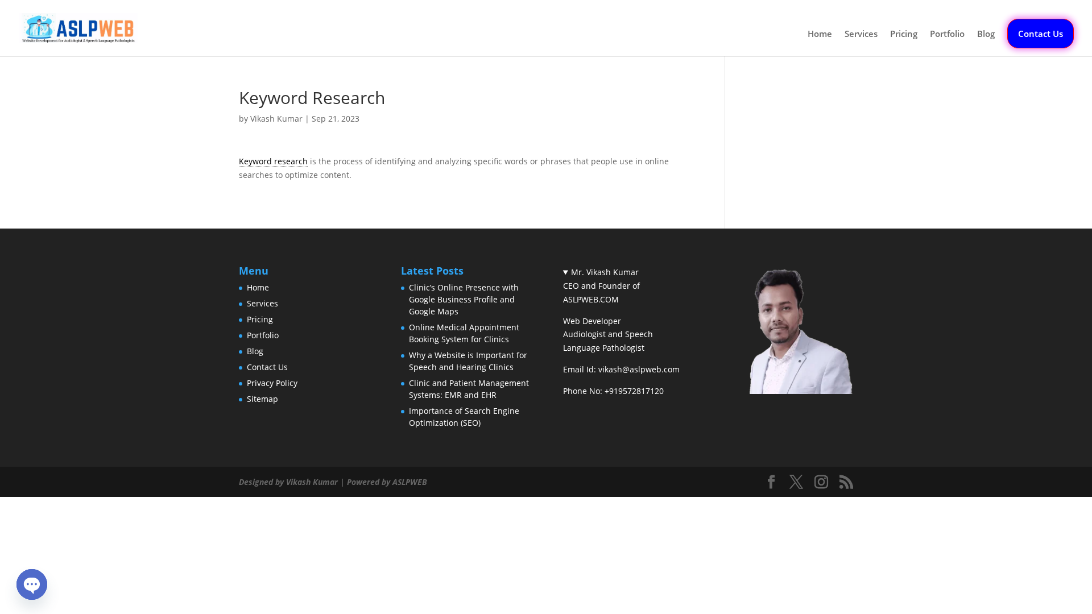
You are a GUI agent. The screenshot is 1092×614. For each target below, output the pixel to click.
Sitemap (262, 398)
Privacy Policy (272, 382)
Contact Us (1040, 33)
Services (861, 34)
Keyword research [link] (273, 161)
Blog (986, 34)
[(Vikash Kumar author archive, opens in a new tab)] (789, 390)
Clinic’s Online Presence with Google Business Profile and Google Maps (464, 299)
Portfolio (947, 34)
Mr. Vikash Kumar (605, 272)
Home (820, 34)
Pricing (903, 34)
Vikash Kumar (276, 118)
